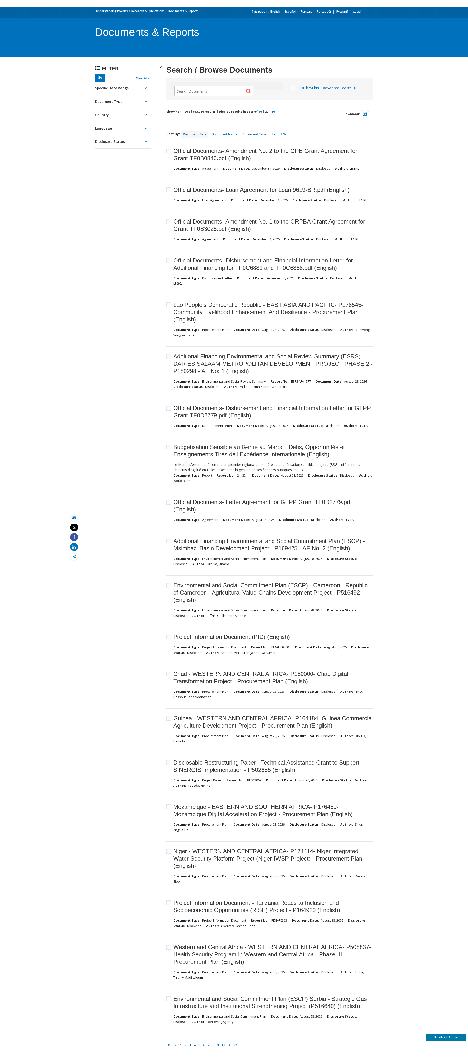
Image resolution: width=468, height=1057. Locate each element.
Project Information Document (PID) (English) (231, 637)
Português (324, 11)
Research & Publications (148, 11)
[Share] (74, 537)
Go (100, 77)
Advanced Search (338, 87)
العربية (357, 11)
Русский (342, 11)
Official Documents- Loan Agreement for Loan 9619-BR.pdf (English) (261, 190)
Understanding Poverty (112, 11)
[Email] (74, 518)
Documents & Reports (183, 11)
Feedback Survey (446, 1037)
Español (290, 11)
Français (306, 11)
